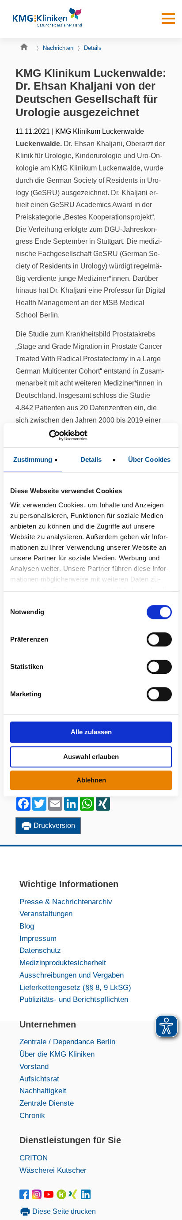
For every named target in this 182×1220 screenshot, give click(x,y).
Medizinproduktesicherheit (62, 962)
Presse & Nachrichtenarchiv (65, 901)
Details (93, 48)
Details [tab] (91, 459)
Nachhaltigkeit (42, 1090)
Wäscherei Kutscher (53, 1170)
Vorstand (34, 1066)
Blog (26, 926)
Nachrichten (58, 48)
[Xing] (74, 1196)
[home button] (26, 49)
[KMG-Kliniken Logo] (47, 19)
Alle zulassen (91, 732)
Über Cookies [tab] (149, 459)
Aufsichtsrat (39, 1078)
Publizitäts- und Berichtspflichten (73, 999)
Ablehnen (91, 780)
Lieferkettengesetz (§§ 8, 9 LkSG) (75, 987)
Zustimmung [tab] (33, 459)
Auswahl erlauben (91, 756)
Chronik (32, 1115)
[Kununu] (61, 1196)
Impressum (38, 938)
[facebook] (25, 1196)
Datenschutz (40, 950)
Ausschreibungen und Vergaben (71, 975)
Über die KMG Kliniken (57, 1054)
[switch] (159, 639)
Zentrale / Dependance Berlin (67, 1041)
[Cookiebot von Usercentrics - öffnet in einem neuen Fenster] (48, 435)
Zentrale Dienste (46, 1103)
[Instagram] (38, 1196)
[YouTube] (50, 1196)
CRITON (33, 1157)
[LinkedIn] (86, 1196)
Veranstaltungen (45, 913)
